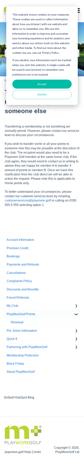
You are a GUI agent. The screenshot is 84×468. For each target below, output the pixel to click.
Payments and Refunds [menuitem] (23, 264)
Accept (42, 84)
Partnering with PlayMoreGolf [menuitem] (27, 347)
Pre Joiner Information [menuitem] (22, 330)
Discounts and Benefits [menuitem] (23, 289)
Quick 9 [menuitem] (12, 338)
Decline (42, 94)
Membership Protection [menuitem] (23, 355)
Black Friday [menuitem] (15, 363)
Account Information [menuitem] (20, 239)
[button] (76, 306)
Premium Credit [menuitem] (17, 248)
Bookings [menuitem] (13, 256)
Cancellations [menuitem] (16, 272)
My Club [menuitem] (12, 305)
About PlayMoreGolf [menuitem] (21, 371)
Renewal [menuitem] (17, 322)
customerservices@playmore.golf (28, 200)
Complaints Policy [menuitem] (19, 281)
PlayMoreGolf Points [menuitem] (21, 314)
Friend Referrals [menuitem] (18, 297)
